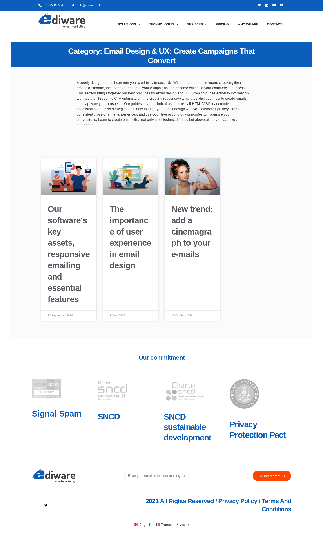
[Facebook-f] (35, 505)
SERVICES (195, 24)
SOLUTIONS (127, 24)
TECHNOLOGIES (161, 24)
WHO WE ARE (248, 24)
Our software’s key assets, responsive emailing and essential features (69, 254)
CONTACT (274, 24)
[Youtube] (274, 5)
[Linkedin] (267, 5)
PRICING (222, 24)
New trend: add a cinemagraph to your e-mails (192, 231)
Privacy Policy (237, 501)
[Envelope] (281, 5)
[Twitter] (259, 5)
